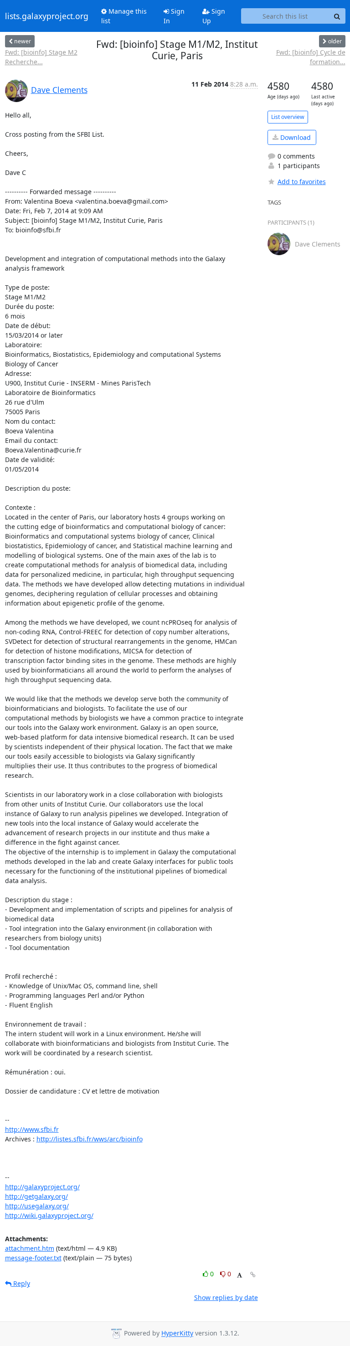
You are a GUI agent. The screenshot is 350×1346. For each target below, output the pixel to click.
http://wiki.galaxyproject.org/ (49, 1215)
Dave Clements (59, 89)
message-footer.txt (33, 1258)
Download (294, 137)
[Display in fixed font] (239, 1275)
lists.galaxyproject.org (46, 15)
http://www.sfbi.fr (32, 1129)
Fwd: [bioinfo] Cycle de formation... (310, 57)
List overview (287, 117)
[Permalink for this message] (253, 1275)
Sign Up (213, 16)
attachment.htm (29, 1248)
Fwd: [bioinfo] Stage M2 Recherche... (41, 57)
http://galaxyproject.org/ (42, 1186)
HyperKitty (177, 1333)
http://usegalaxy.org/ (37, 1206)
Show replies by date (226, 1297)
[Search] (337, 16)
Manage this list (124, 16)
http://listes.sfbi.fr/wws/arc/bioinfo (89, 1139)
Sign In (174, 16)
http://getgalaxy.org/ (36, 1196)
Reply (20, 1283)
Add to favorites (302, 181)
